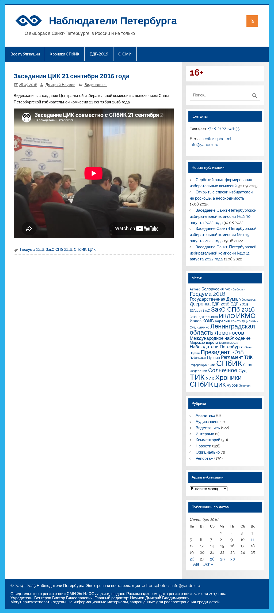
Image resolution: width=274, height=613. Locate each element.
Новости (203, 446)
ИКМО (246, 316)
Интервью (205, 434)
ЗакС (206, 310)
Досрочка (200, 303)
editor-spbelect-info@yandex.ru (171, 585)
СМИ (211, 365)
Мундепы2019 (228, 342)
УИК (210, 378)
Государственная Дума (214, 299)
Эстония (244, 385)
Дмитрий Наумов (60, 85)
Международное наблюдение (220, 338)
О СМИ (125, 54)
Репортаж (204, 458)
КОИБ (208, 321)
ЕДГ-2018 (220, 303)
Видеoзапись (96, 85)
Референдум (198, 365)
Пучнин (213, 357)
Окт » (208, 564)
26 (192, 559)
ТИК (197, 377)
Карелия (222, 321)
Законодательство (204, 317)
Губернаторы (247, 299)
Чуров (232, 385)
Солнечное (222, 370)
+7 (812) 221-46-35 (223, 128)
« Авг (194, 564)
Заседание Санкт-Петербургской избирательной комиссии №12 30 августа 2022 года (223, 216)
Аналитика (205, 415)
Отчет (249, 347)
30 (232, 559)
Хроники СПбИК (64, 54)
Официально (208, 452)
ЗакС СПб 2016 (59, 249)
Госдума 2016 (32, 249)
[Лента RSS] (252, 21)
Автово (195, 289)
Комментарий (208, 440)
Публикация (198, 357)
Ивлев (195, 321)
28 (212, 559)
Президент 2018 (222, 352)
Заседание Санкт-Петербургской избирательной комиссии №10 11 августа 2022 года (223, 253)
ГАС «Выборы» (235, 289)
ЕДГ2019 (195, 310)
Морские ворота (204, 342)
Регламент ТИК (237, 357)
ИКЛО (227, 315)
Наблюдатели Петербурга (113, 20)
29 (222, 559)
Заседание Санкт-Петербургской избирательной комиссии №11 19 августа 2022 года (223, 234)
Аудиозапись (207, 421)
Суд (242, 370)
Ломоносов (229, 333)
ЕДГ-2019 (99, 54)
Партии (195, 353)
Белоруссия (212, 289)
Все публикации (25, 54)
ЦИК (92, 249)
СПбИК (80, 249)
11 (252, 539)
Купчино (203, 327)
